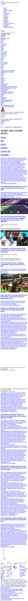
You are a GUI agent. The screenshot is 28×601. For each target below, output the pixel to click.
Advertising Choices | (9, 586)
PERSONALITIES (5, 38)
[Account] (1, 5)
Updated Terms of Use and (16, 585)
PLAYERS (3, 35)
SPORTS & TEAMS (5, 34)
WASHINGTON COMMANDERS (12, 127)
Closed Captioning (5, 587)
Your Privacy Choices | (20, 586)
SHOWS (3, 37)
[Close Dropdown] (1, 227)
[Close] (4, 5)
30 (4, 557)
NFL (2, 127)
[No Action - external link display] (21, 305)
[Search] (2, 5)
